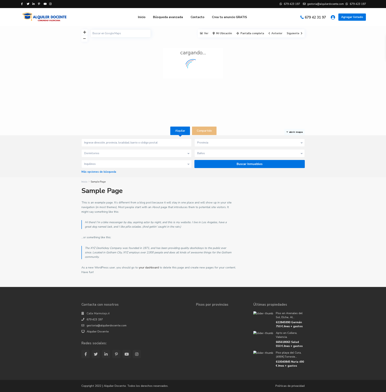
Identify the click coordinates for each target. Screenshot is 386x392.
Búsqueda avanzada (168, 17)
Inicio (141, 17)
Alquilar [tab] (180, 131)
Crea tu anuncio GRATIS (229, 17)
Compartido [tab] (204, 131)
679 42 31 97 (315, 17)
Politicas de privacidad (290, 386)
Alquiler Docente (98, 331)
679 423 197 (95, 319)
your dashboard (149, 267)
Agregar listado (352, 17)
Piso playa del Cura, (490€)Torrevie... (288, 355)
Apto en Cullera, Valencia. (286, 335)
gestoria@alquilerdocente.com (106, 325)
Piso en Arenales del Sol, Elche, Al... (289, 315)
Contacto (197, 17)
